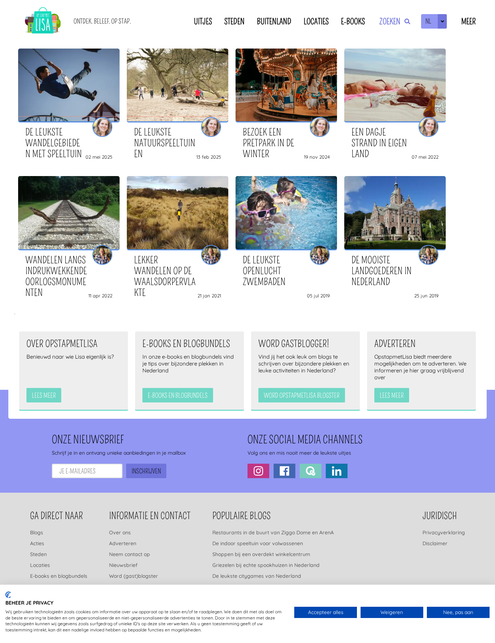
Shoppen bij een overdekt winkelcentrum (261, 554)
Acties (37, 543)
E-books (353, 21)
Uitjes (203, 21)
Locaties (316, 21)
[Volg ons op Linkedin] (337, 471)
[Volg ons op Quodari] (310, 471)
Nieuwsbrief (123, 565)
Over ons (120, 532)
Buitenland (274, 21)
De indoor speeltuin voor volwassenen (257, 543)
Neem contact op (129, 554)
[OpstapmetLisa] (42, 22)
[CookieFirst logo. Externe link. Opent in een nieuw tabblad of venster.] (8, 595)
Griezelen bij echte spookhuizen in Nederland (266, 565)
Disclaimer (435, 543)
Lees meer (44, 396)
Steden (234, 21)
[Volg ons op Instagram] (258, 471)
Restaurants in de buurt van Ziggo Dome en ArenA (273, 532)
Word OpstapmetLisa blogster (302, 396)
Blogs (36, 532)
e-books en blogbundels (178, 396)
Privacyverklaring (444, 532)
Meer (468, 21)
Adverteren (122, 543)
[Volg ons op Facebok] (284, 471)
